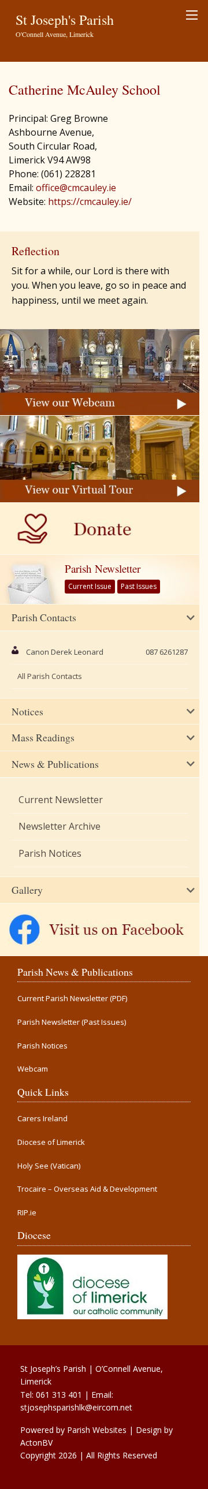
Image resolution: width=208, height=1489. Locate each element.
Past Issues (139, 586)
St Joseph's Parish (65, 19)
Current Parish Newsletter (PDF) (72, 998)
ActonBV (36, 1442)
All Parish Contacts (49, 676)
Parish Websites (97, 1429)
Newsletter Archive (59, 826)
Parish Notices (49, 853)
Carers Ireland (42, 1118)
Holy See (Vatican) (48, 1166)
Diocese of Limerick (51, 1142)
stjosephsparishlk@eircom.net (76, 1407)
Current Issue (90, 586)
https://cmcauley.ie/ (90, 201)
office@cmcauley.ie (76, 187)
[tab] (99, 617)
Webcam (32, 1069)
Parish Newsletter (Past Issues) (71, 1022)
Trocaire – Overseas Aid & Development (87, 1189)
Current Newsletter (60, 799)
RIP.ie (26, 1212)
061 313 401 (59, 1394)
